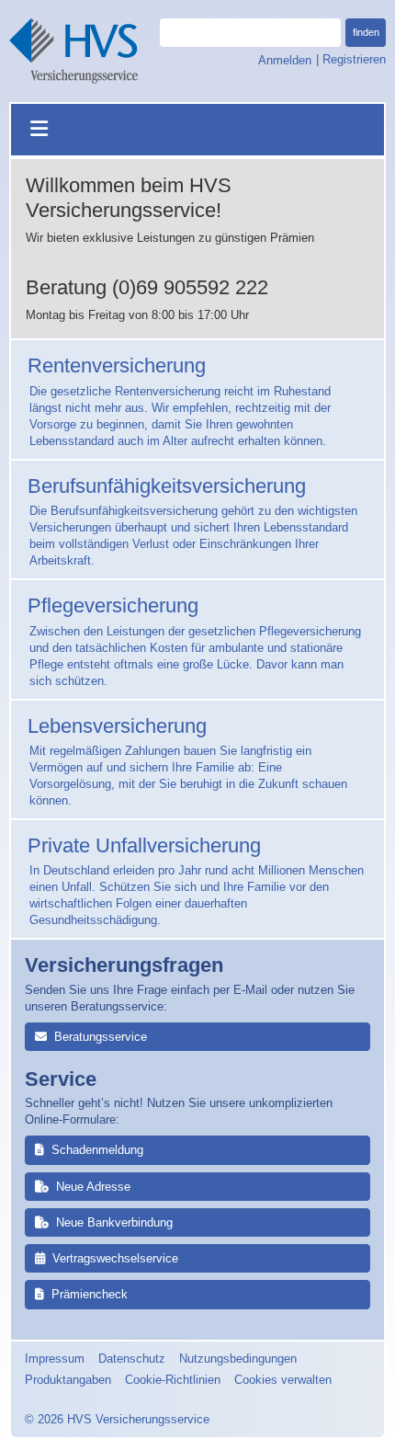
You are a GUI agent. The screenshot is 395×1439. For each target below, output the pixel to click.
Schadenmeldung (97, 1150)
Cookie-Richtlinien (172, 1380)
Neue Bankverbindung (114, 1222)
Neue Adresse (93, 1186)
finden (366, 32)
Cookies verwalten (283, 1380)
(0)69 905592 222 (190, 287)
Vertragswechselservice (115, 1258)
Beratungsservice (100, 1037)
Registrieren (354, 59)
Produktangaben (68, 1380)
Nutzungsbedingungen (238, 1358)
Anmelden (285, 59)
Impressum (55, 1358)
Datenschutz (131, 1358)
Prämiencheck (89, 1294)
